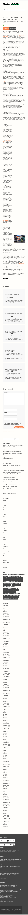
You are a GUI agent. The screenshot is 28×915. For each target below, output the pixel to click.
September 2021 (6, 693)
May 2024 (5, 647)
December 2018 (6, 744)
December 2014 (6, 818)
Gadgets (5, 530)
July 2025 (5, 625)
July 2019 (5, 733)
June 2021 (5, 696)
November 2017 (6, 764)
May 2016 (5, 793)
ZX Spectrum (14, 598)
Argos (4, 505)
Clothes (4, 519)
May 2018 (5, 755)
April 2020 (5, 718)
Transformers (16, 595)
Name (5, 408)
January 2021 (6, 704)
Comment (6, 392)
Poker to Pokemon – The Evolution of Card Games (9, 887)
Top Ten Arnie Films (7, 491)
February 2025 (6, 633)
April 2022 (5, 684)
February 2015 (6, 815)
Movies (4, 539)
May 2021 (5, 698)
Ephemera (5, 523)
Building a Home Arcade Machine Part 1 (7, 886)
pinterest (4, 844)
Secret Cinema (16, 590)
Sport (4, 553)
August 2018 (5, 750)
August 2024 (5, 643)
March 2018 (5, 758)
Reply (12, 297)
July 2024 (5, 644)
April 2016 (5, 794)
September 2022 (6, 676)
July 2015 (5, 808)
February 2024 (6, 652)
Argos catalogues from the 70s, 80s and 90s (12, 465)
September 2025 (6, 622)
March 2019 (5, 739)
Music (4, 541)
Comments (13, 28)
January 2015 (6, 816)
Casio (5, 578)
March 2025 (5, 632)
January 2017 (6, 780)
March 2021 (5, 701)
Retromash (10, 21)
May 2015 (5, 810)
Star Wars (13, 591)
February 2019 (6, 741)
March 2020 (5, 720)
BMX (4, 512)
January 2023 (6, 670)
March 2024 (5, 651)
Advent (5, 574)
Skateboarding (7, 591)
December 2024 (6, 636)
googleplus (10, 840)
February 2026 (6, 614)
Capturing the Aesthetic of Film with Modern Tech (13, 449)
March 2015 (5, 813)
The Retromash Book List (8, 481)
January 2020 (6, 723)
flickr (7, 844)
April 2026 (5, 611)
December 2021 (6, 689)
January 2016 (6, 799)
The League (5, 555)
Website (6, 417)
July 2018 (5, 752)
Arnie (18, 574)
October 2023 (6, 659)
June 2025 (5, 627)
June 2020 (5, 715)
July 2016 (5, 789)
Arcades (14, 574)
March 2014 (5, 826)
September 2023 (6, 660)
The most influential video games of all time (13, 18)
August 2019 (5, 731)
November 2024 (6, 638)
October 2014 (6, 821)
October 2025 (6, 621)
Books (4, 514)
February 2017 (6, 778)
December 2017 (6, 763)
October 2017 (6, 766)
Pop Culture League (8, 588)
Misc (4, 537)
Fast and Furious (7, 579)
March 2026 (5, 613)
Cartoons (5, 516)
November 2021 (6, 690)
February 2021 (6, 703)
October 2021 (6, 692)
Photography (5, 546)
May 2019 (5, 736)
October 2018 (6, 747)
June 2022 (5, 681)
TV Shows (5, 564)
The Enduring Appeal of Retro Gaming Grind (12, 451)
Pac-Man (13, 586)
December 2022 (6, 671)
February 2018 (6, 760)
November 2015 (6, 802)
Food (4, 528)
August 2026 (5, 605)
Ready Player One (7, 590)
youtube (13, 844)
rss (13, 840)
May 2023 (5, 665)
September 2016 (6, 786)
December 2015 (6, 801)
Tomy (11, 595)
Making (4, 535)
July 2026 (5, 606)
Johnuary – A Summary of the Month (10, 479)
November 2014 (6, 819)
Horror (20, 581)
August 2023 (5, 662)
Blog (15, 21)
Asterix (22, 574)
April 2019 (5, 737)
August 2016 (5, 788)
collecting (20, 578)
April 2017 (5, 775)
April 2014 (5, 824)
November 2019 (6, 726)
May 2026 (5, 610)
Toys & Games (6, 562)
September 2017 (6, 767)
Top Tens (5, 560)
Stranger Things (7, 593)
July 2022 (5, 679)
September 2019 (6, 730)
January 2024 (6, 654)
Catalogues (9, 578)
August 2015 (5, 807)
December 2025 (6, 618)
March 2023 (5, 666)
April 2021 (5, 700)
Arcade (9, 574)
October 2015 (6, 804)
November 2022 (6, 673)
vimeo (10, 844)
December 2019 (6, 725)
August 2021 (5, 695)
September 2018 (6, 748)
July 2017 (5, 771)
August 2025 (5, 624)
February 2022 (6, 685)
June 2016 (5, 791)
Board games (15, 576)
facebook (4, 840)
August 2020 (5, 712)
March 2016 (5, 796)
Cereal (15, 578)
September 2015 (6, 805)
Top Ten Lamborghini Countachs (9, 493)
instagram (7, 840)
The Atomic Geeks (16, 593)
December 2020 (6, 706)
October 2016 (6, 785)
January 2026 (6, 616)
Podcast (5, 548)
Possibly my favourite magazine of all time (11, 484)
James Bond (6, 583)
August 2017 (5, 769)
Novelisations (7, 586)
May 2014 (5, 823)
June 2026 (5, 608)
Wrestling (5, 567)
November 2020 (6, 707)
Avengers (6, 576)
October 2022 (6, 674)
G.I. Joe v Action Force (7, 488)
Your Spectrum (7, 598)
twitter (1, 840)
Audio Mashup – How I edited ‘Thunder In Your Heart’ (13, 470)
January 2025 (6, 635)
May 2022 (5, 682)
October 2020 (6, 709)
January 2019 (6, 742)
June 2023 (5, 663)
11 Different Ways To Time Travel (10, 486)
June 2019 (5, 734)
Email (5, 412)
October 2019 (6, 728)
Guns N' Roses (15, 579)
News (4, 544)
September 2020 (6, 711)
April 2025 (5, 630)
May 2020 (5, 717)
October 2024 (6, 640)
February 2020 (6, 722)
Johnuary (12, 583)
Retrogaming (20, 21)
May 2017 (5, 774)
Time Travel (5, 558)
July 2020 (5, 714)
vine (1, 844)
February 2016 (6, 797)
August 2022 (5, 677)
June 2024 (5, 646)
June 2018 (5, 753)
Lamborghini (18, 583)
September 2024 (6, 641)
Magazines (5, 532)
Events (4, 525)
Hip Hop (5, 581)
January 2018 (6, 761)
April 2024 (5, 649)
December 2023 (6, 655)
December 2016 (6, 782)
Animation (5, 502)
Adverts (5, 500)
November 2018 (6, 745)
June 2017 (5, 772)
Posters (15, 588)
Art (4, 507)
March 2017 (5, 777)
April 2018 (5, 756)
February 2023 (6, 668)
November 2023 (6, 657)
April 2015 (5, 812)
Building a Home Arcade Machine (10, 467)
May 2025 (5, 629)
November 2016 (6, 783)
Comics (4, 521)
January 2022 (6, 687)
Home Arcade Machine (13, 581)
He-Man (21, 579)
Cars (20, 576)
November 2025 (6, 619)
